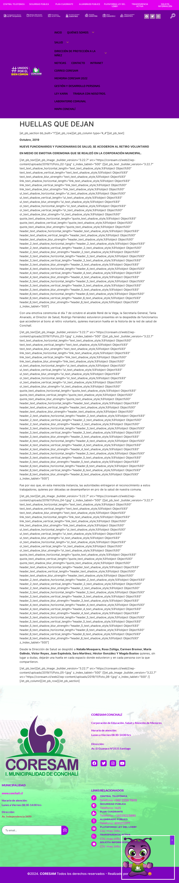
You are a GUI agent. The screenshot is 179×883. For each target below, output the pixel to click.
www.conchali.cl (12, 793)
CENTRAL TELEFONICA (14, 4)
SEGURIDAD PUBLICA (39, 4)
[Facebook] (146, 16)
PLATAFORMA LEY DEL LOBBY (114, 5)
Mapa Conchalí (64, 108)
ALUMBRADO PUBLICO (89, 4)
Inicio (58, 32)
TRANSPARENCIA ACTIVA (140, 5)
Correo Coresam (66, 70)
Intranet (96, 62)
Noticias (60, 62)
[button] (172, 16)
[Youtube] (122, 763)
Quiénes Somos (77, 32)
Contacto (78, 62)
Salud (58, 42)
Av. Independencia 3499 (16, 816)
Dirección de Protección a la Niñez (74, 53)
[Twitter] (152, 16)
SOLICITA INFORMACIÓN (165, 5)
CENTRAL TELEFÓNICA (113, 796)
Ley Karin (61, 93)
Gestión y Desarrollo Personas (77, 85)
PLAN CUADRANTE (64, 4)
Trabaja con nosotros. (89, 93)
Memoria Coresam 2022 (70, 78)
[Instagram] (158, 16)
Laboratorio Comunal (70, 101)
